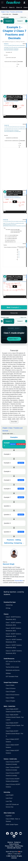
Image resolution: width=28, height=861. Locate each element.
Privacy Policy (9, 846)
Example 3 (13, 463)
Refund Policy (19, 846)
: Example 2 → (14, 307)
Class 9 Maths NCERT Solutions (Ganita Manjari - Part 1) (14, 733)
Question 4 (13, 532)
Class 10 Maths (10, 685)
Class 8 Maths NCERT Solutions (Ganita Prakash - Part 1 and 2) (14, 725)
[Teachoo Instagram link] (12, 833)
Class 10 (19, 7)
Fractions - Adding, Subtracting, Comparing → (14, 541)
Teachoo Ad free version (12, 667)
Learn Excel (9, 798)
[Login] (24, 2)
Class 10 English (10, 691)
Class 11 (12, 7)
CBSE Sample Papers (12, 824)
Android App (9, 605)
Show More (14, 421)
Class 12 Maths (10, 697)
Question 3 (7, 523)
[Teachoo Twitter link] (16, 833)
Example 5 (13, 480)
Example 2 (7, 454)
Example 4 (7, 471)
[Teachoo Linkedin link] (14, 836)
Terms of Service (14, 844)
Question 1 (7, 506)
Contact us (17, 842)
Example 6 (13, 488)
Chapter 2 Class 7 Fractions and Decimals (11, 12)
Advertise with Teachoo (14, 848)
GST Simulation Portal (12, 676)
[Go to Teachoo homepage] (13, 2)
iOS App (8, 608)
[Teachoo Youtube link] (20, 833)
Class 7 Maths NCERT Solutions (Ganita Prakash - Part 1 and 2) (14, 717)
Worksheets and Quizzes (13, 670)
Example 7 (13, 497)
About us (10, 842)
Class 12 (4, 7)
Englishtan (9, 815)
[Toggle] (3, 2)
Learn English (9, 795)
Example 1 (14, 444)
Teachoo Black (19, 580)
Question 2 (13, 514)
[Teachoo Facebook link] (7, 833)
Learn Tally (9, 801)
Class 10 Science (10, 688)
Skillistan (8, 673)
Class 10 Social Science (12, 694)
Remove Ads (14, 313)
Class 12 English (10, 701)
